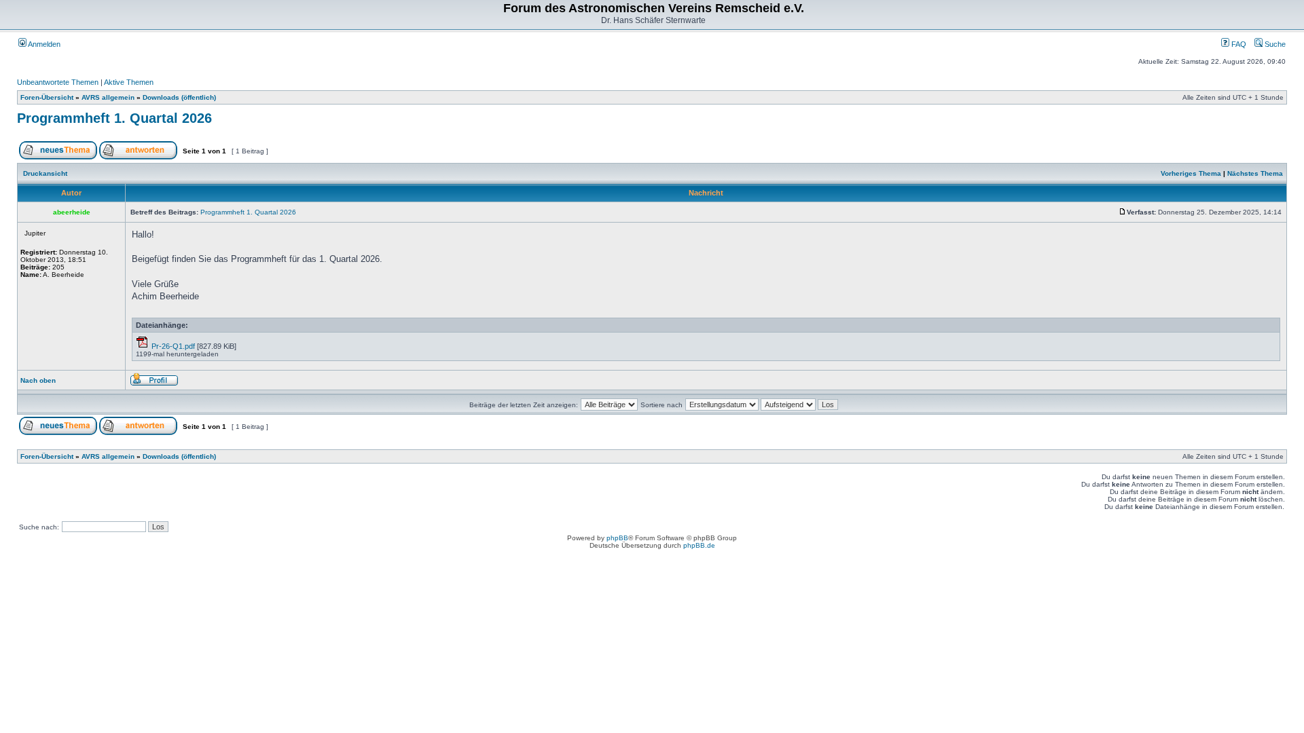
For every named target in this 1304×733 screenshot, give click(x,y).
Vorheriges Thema (1191, 173)
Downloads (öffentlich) (179, 97)
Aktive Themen (128, 82)
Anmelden (43, 44)
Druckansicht (45, 173)
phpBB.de (699, 545)
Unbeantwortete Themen (57, 82)
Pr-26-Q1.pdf (173, 346)
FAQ (1237, 44)
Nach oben (38, 380)
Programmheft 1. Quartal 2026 (114, 118)
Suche (1274, 44)
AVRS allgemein (108, 97)
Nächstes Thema (1255, 173)
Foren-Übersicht (46, 97)
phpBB (617, 538)
